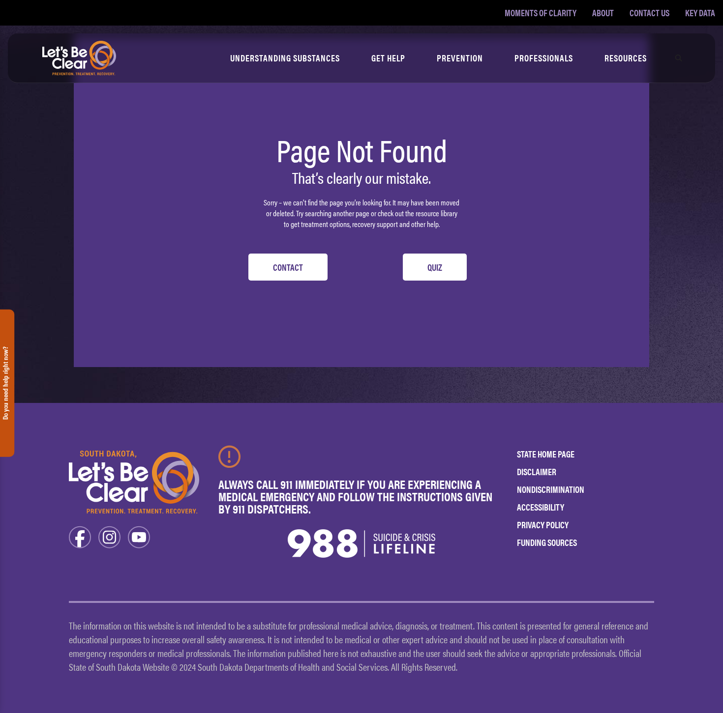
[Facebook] (80, 536)
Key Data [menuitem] (700, 12)
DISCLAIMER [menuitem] (536, 471)
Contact (288, 267)
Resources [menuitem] (625, 58)
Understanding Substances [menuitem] (285, 58)
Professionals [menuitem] (543, 58)
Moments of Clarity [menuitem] (540, 12)
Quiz (434, 267)
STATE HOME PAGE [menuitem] (545, 454)
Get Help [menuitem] (388, 58)
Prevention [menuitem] (460, 58)
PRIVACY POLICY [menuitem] (543, 524)
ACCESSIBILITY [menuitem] (540, 507)
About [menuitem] (603, 12)
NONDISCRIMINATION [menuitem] (550, 489)
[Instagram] (109, 536)
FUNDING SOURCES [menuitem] (547, 542)
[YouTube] (139, 536)
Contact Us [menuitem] (649, 12)
